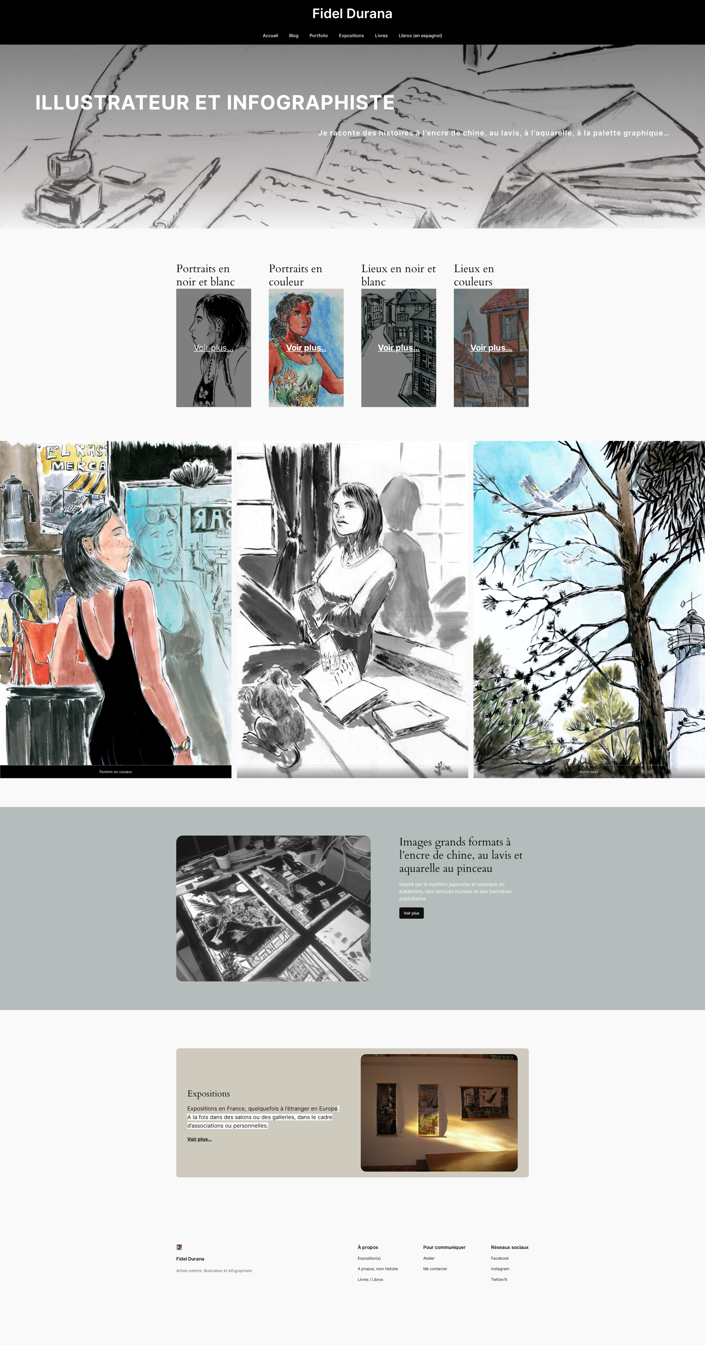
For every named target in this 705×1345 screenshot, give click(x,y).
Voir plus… (214, 348)
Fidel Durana (352, 13)
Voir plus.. (306, 348)
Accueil (270, 35)
